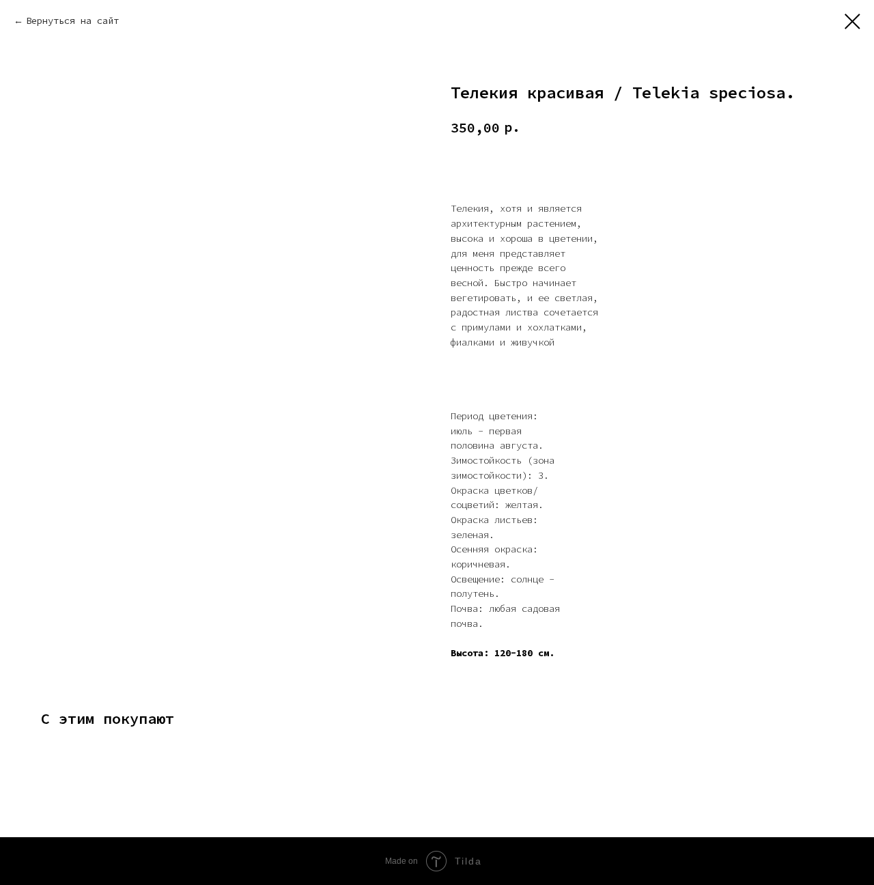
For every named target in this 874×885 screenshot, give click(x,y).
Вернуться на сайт (72, 20)
